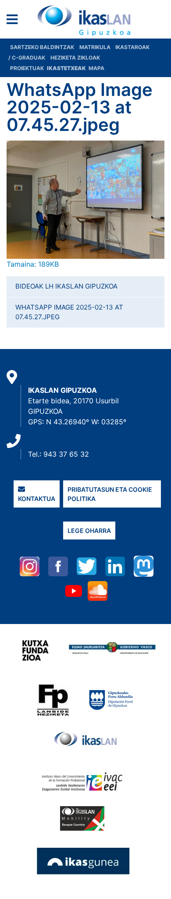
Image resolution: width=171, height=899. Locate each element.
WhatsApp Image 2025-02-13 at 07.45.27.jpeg (69, 312)
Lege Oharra (89, 530)
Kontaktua (36, 498)
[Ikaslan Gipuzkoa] (85, 20)
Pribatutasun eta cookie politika (110, 494)
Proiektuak (27, 68)
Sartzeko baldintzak (42, 47)
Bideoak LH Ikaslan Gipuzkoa (66, 286)
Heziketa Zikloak (75, 57)
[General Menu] (15, 21)
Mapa (96, 68)
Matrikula (95, 47)
